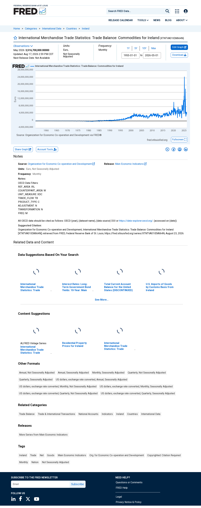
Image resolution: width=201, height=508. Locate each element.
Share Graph (22, 149)
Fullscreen (178, 139)
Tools (142, 20)
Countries (71, 28)
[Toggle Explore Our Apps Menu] (177, 11)
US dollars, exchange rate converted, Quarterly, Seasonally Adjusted (138, 393)
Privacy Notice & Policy (128, 502)
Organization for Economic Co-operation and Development (60, 163)
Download (178, 54)
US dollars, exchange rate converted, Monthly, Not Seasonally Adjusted (57, 386)
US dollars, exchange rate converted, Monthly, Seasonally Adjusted (136, 386)
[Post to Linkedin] (186, 149)
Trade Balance (27, 414)
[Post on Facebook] (173, 149)
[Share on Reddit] (180, 149)
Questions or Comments (129, 482)
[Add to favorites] (15, 38)
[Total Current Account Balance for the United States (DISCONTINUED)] (120, 271)
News (156, 20)
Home (16, 28)
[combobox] (135, 11)
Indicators (107, 414)
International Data (51, 28)
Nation (34, 462)
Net (42, 455)
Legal (119, 496)
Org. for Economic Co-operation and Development (117, 455)
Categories (31, 28)
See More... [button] (102, 299)
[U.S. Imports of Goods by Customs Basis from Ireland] (161, 271)
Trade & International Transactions (56, 414)
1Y (128, 48)
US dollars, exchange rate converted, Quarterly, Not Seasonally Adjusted (58, 393)
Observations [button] (21, 46)
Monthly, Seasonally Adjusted (108, 372)
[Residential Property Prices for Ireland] (78, 330)
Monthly (23, 462)
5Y (135, 48)
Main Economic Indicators (129, 163)
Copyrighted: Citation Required (164, 455)
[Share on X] (167, 149)
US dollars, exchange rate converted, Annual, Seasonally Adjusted (91, 379)
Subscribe (77, 484)
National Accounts (88, 414)
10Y (144, 48)
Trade (33, 455)
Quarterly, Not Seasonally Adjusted (147, 372)
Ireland (85, 28)
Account (45, 149)
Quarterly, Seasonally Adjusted (35, 379)
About (180, 20)
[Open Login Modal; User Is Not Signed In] (186, 11)
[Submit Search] (167, 11)
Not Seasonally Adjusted (55, 462)
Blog (168, 20)
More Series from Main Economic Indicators (43, 434)
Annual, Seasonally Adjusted (73, 372)
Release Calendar (121, 20)
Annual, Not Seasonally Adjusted (36, 372)
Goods (50, 455)
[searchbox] (135, 11)
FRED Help (122, 487)
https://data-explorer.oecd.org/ (136, 220)
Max (153, 48)
